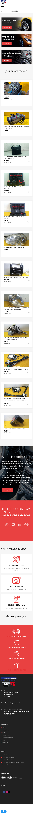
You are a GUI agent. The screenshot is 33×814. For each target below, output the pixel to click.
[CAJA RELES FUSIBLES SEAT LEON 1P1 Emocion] (16, 179)
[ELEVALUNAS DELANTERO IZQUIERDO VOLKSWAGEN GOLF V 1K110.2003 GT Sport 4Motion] (16, 390)
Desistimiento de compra (9, 765)
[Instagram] (7, 792)
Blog (3, 740)
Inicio (3, 727)
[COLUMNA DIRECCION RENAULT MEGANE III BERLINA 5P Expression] (16, 330)
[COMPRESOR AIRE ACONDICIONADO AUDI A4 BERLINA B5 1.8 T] (16, 119)
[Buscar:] (15, 11)
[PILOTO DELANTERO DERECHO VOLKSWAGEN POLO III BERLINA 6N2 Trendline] (16, 300)
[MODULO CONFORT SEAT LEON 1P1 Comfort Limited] (16, 209)
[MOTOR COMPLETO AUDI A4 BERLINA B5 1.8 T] (16, 89)
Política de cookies (7, 760)
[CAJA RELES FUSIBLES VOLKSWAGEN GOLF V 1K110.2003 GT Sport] (16, 149)
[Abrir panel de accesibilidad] (4, 811)
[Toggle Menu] (2, 7)
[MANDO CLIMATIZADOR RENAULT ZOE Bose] (16, 270)
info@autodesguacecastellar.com (14, 703)
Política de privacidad (8, 757)
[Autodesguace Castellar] (9, 2)
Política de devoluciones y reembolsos (13, 762)
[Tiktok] (9, 792)
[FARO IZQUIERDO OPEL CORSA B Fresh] (16, 239)
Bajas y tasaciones (7, 737)
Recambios (5, 730)
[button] (2, 529)
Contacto (5, 742)
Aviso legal (5, 755)
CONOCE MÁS (8, 490)
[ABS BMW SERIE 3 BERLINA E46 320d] (16, 421)
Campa (4, 732)
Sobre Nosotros (6, 735)
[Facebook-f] (4, 792)
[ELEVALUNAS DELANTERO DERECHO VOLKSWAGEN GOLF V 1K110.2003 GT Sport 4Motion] (16, 360)
